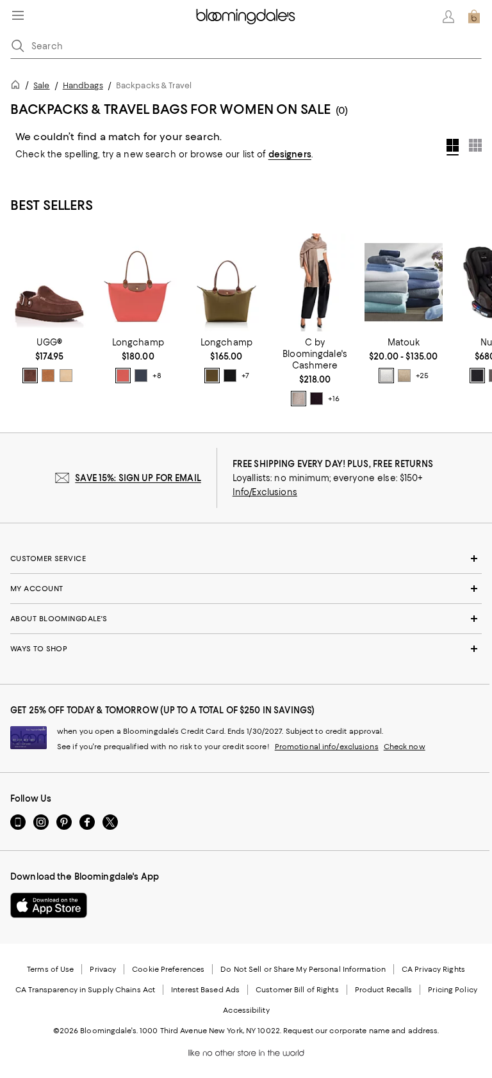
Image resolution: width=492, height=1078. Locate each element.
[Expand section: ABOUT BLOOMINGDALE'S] (246, 618)
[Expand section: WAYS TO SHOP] (246, 648)
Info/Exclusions (265, 492)
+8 (156, 375)
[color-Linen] (404, 375)
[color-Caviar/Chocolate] (477, 375)
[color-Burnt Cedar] (30, 375)
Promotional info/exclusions (327, 746)
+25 (422, 375)
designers (289, 154)
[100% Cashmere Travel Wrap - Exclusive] (315, 282)
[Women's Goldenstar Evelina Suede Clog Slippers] (49, 282)
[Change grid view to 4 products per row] (453, 147)
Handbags (83, 85)
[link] (49, 360)
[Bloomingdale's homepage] (18, 86)
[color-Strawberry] (123, 375)
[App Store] (48, 905)
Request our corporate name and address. (361, 1030)
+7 (245, 375)
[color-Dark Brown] (316, 398)
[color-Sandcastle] (66, 375)
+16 (333, 398)
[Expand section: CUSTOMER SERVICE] (246, 558)
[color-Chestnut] (48, 375)
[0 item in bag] (474, 16)
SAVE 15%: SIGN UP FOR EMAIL (138, 478)
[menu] (18, 15)
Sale (41, 85)
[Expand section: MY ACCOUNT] (246, 588)
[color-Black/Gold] (230, 375)
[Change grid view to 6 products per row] (475, 145)
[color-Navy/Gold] (141, 375)
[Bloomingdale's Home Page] (245, 16)
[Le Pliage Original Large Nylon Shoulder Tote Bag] (138, 282)
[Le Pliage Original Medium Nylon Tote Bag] (226, 282)
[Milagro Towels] (404, 282)
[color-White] (386, 375)
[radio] (30, 375)
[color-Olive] (212, 375)
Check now (404, 746)
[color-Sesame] (298, 398)
